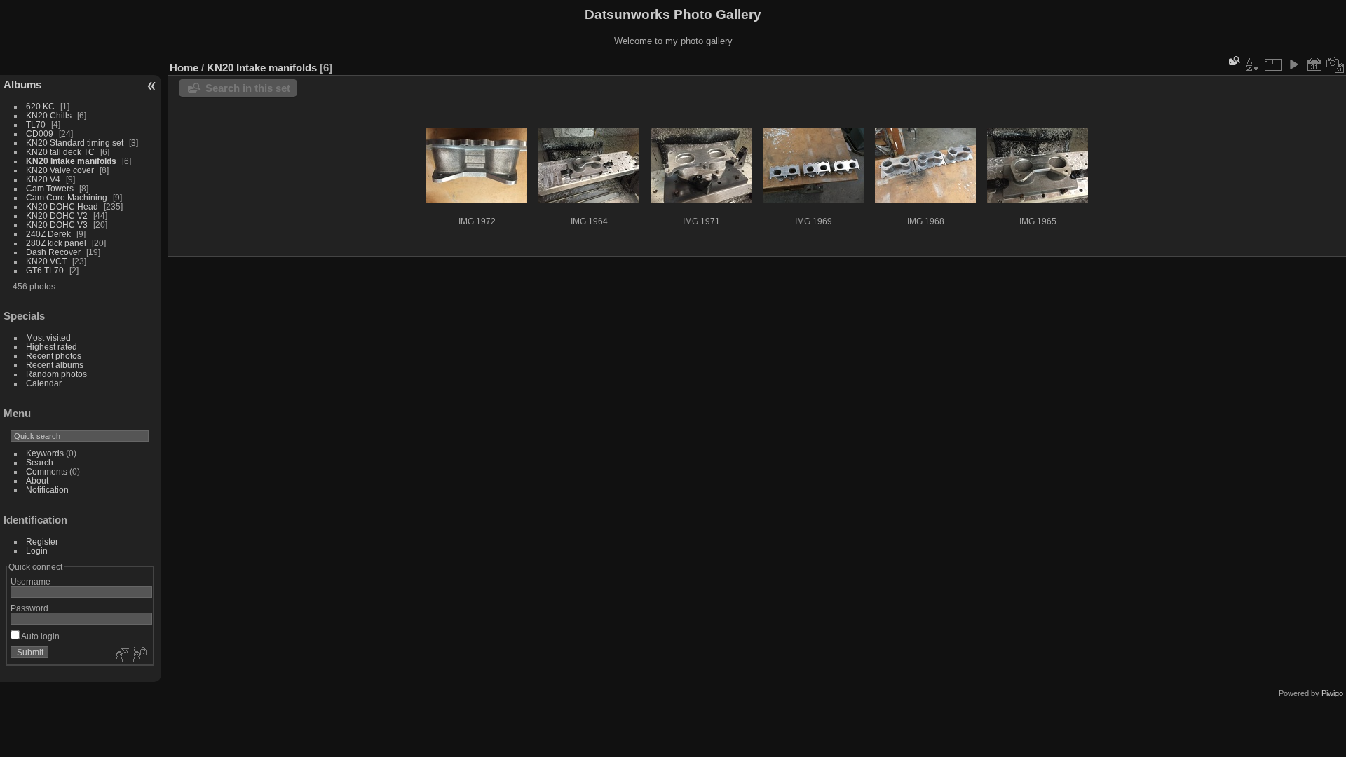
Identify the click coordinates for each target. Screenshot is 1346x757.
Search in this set (247, 88)
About (37, 480)
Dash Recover (53, 252)
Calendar (44, 383)
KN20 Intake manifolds (71, 160)
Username (30, 581)
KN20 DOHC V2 (57, 215)
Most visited (48, 337)
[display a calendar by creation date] (1335, 64)
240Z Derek (48, 233)
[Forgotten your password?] (139, 655)
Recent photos (53, 355)
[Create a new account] (120, 655)
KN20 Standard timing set (74, 142)
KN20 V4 (43, 179)
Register (42, 541)
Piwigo (1332, 693)
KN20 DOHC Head (62, 206)
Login (37, 550)
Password (29, 608)
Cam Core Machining (66, 197)
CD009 (39, 133)
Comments (46, 471)
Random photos (56, 373)
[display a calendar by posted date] (1314, 64)
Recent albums (54, 364)
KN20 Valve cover (60, 170)
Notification (47, 489)
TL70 (36, 124)
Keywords (45, 453)
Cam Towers (50, 188)
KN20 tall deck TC (60, 151)
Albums (22, 84)
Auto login (40, 636)
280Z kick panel (56, 242)
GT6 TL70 (45, 270)
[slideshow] (1293, 64)
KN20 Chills (49, 115)
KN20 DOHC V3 (57, 224)
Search (39, 462)
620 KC (40, 106)
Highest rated (51, 346)
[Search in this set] (1233, 60)
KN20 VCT (46, 261)
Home (184, 68)
